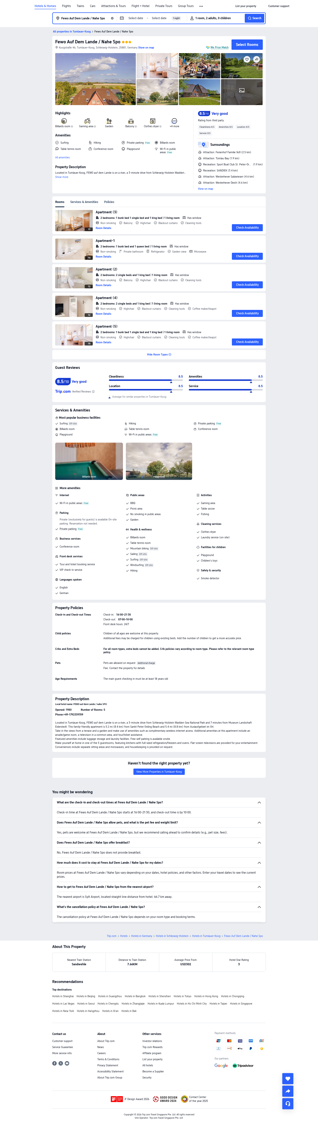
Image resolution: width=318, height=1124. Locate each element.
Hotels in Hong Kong (206, 996)
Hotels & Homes (45, 6)
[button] (201, 6)
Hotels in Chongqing (232, 996)
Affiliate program (151, 1053)
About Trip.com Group (109, 1077)
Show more (61, 177)
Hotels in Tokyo (182, 996)
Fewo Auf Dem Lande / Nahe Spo (87, 41)
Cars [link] (92, 6)
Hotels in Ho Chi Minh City (192, 1003)
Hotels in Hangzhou (88, 1011)
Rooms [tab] (59, 202)
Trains (80, 6)
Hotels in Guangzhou (110, 996)
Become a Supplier (153, 1071)
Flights (66, 6)
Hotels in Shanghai (63, 996)
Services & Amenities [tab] (84, 202)
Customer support (62, 1041)
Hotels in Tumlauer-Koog (206, 935)
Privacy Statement (107, 1065)
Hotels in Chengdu (108, 1003)
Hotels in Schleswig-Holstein (172, 935)
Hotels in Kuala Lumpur (161, 1003)
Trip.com (111, 935)
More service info (62, 1053)
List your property (152, 1059)
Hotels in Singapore (241, 1003)
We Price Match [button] (220, 47)
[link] (245, 6)
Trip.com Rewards (152, 1047)
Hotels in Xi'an (110, 1011)
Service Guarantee (62, 1047)
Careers (101, 1053)
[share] (287, 1091)
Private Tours (163, 6)
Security (146, 1077)
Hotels (124, 935)
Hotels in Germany (141, 935)
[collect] (287, 1078)
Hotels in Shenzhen (160, 996)
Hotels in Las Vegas (63, 1003)
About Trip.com (106, 1041)
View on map (205, 188)
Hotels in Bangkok (135, 996)
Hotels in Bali (128, 1011)
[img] (95, 79)
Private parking (206, 423)
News (100, 1047)
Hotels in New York (63, 1011)
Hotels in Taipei (218, 1003)
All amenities (62, 157)
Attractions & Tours (113, 6)
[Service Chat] (287, 1103)
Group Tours (186, 6)
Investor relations (152, 1041)
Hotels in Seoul (86, 1003)
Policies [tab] (109, 202)
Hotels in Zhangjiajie (133, 1003)
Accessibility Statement (110, 1071)
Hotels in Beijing (86, 996)
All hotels (147, 1065)
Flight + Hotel (140, 6)
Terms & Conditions (108, 1059)
